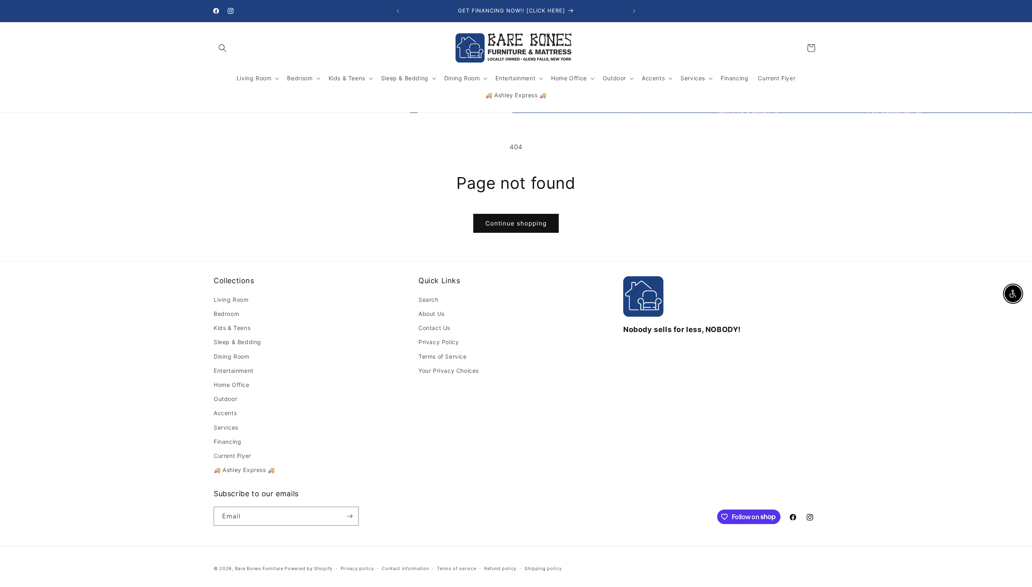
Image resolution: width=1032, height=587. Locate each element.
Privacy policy (357, 568)
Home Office (232, 384)
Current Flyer (232, 455)
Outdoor (225, 398)
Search (428, 299)
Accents (225, 412)
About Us (431, 313)
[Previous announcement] (398, 11)
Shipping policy (543, 568)
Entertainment (234, 370)
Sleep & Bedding (237, 341)
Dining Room (232, 356)
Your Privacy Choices (448, 370)
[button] (222, 48)
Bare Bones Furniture (259, 568)
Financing (227, 441)
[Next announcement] (634, 11)
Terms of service (456, 568)
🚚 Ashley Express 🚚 (244, 469)
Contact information (405, 568)
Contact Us (434, 327)
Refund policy (500, 568)
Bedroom (226, 313)
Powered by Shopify (309, 568)
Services (226, 427)
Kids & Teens (232, 327)
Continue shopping (516, 223)
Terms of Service (442, 356)
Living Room (231, 299)
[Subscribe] (349, 516)
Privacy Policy (438, 341)
